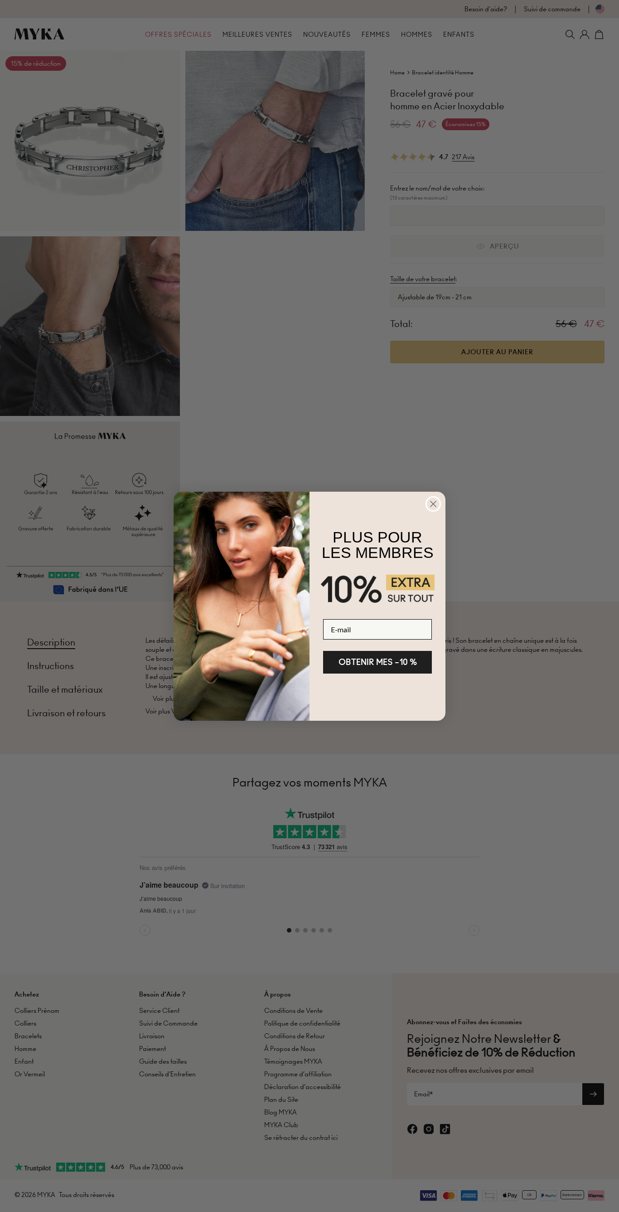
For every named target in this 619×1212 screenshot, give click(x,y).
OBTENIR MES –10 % (378, 662)
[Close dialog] (433, 504)
